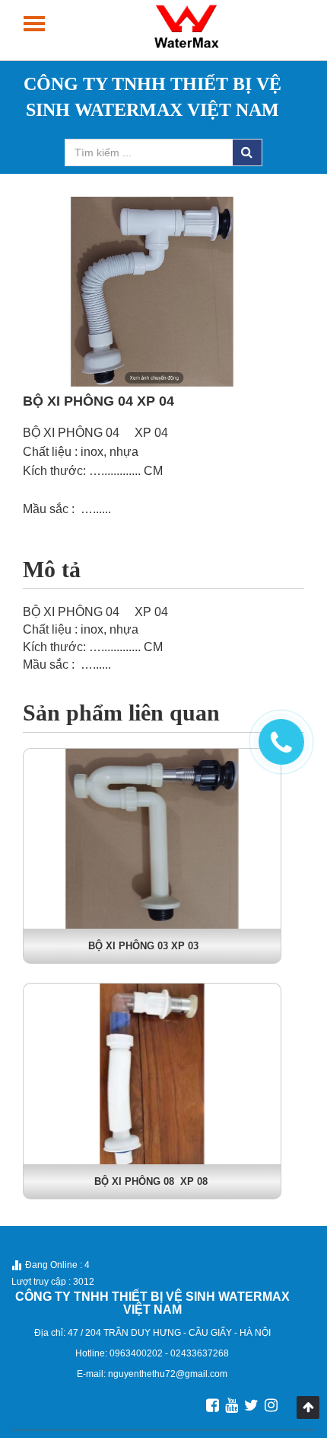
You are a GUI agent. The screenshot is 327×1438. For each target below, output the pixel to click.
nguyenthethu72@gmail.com (167, 1374)
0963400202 (137, 1353)
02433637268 (199, 1353)
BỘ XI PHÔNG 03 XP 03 (152, 946)
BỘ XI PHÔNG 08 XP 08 (152, 1181)
